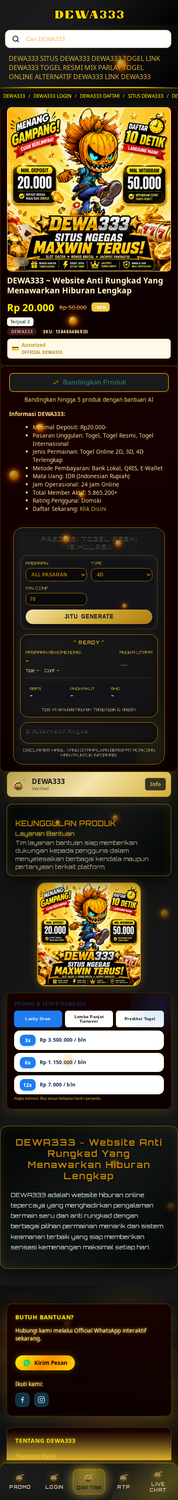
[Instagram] (41, 1401)
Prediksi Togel (140, 1019)
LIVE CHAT (157, 1487)
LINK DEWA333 (128, 76)
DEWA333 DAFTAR (100, 96)
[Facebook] (22, 1401)
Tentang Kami (36, 1457)
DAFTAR (89, 1488)
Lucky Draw (38, 1019)
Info (155, 785)
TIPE (96, 563)
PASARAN (37, 563)
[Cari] (15, 39)
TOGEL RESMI (61, 67)
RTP (123, 1487)
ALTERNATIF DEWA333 (69, 76)
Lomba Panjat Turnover (89, 1019)
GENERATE (89, 618)
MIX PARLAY (102, 67)
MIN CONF (37, 588)
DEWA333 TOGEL (117, 58)
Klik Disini (93, 509)
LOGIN (54, 1487)
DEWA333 (23, 58)
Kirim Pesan (50, 1363)
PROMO (20, 1487)
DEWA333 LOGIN (53, 96)
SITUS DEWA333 (65, 58)
